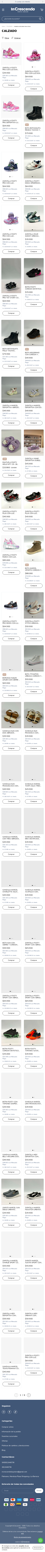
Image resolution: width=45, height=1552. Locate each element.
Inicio (3, 26)
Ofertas (5, 1441)
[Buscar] (40, 19)
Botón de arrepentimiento (22, 1537)
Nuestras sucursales (10, 1436)
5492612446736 (8, 1462)
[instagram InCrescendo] (3, 1412)
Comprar (11, 85)
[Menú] (3, 10)
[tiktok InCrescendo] (15, 1412)
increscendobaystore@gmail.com (14, 1472)
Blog (3, 1450)
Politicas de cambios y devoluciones (15, 1445)
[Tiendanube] (22, 1542)
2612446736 (6, 1467)
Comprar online (7, 1427)
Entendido (38, 1548)
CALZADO (9, 26)
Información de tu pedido (11, 1431)
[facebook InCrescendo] (9, 1412)
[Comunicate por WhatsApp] (40, 1540)
